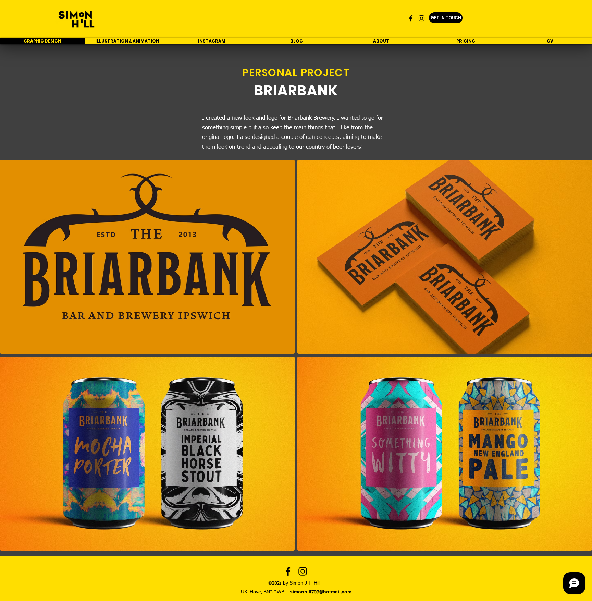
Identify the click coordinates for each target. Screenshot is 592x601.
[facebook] (411, 18)
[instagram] (422, 18)
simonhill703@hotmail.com (321, 592)
